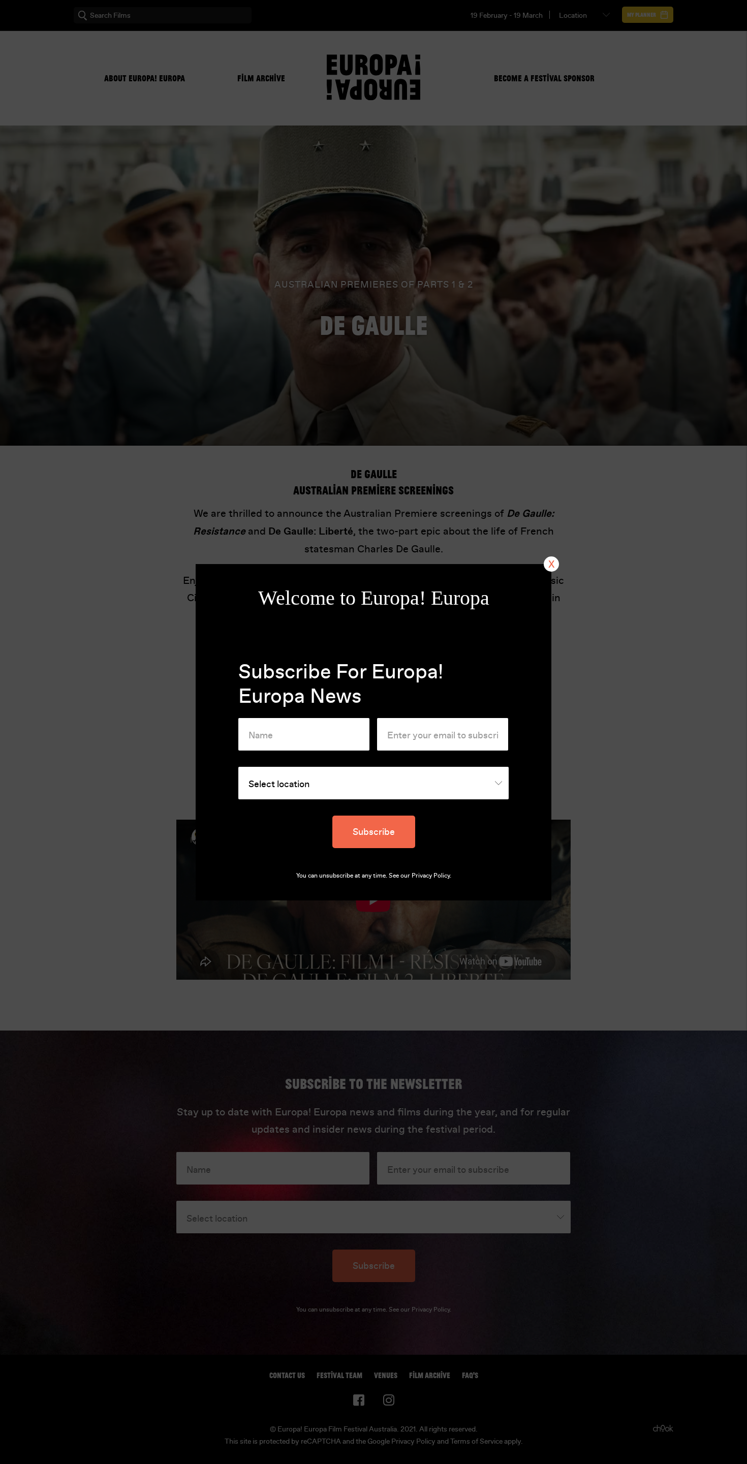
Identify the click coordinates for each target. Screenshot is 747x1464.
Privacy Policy (431, 875)
